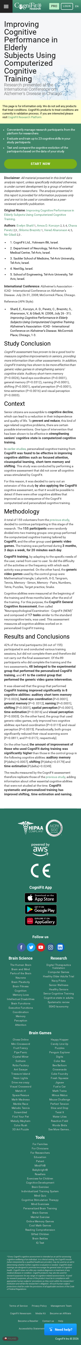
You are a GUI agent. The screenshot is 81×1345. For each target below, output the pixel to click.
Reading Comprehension (40, 1230)
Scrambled (20, 1112)
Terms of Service (18, 1306)
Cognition (21, 990)
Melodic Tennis (21, 1108)
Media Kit (40, 1313)
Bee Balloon (59, 1065)
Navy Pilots (59, 980)
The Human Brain (21, 965)
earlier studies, (17, 449)
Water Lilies (60, 1116)
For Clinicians (40, 1148)
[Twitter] (30, 947)
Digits (59, 1056)
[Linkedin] (60, 947)
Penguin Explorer (59, 1052)
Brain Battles (40, 1238)
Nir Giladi (10, 234)
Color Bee (59, 1061)
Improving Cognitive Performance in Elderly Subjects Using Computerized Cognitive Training (39, 215)
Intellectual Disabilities (20, 999)
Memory (20, 1016)
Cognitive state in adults (58, 998)
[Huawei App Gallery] (41, 921)
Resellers (40, 1174)
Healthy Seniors (58, 989)
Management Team (61, 1306)
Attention (20, 1025)
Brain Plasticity (20, 982)
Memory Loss (21, 995)
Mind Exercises (40, 1204)
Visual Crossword (20, 1086)
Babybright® (40, 1170)
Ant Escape (20, 1069)
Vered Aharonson (55, 230)
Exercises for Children (40, 1178)
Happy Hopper (59, 1039)
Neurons (21, 977)
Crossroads (60, 1069)
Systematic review (59, 1002)
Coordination (21, 1012)
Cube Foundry (59, 1074)
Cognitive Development (40, 1182)
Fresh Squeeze (59, 1078)
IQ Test (40, 1243)
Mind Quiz (40, 1195)
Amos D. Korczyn (48, 225)
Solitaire (20, 1061)
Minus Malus (59, 1095)
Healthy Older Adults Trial (58, 976)
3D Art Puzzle (20, 1129)
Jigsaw (59, 1082)
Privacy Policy (39, 1306)
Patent (40, 1161)
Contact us (48, 1321)
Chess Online (21, 1039)
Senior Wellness (58, 985)
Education (40, 1157)
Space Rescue (20, 1095)
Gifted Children (40, 1234)
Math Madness (21, 1099)
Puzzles (59, 1048)
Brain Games (40, 1212)
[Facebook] (21, 947)
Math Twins (59, 1091)
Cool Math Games (40, 1225)
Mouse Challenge (59, 1099)
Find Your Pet (20, 1116)
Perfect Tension (59, 1104)
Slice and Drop (59, 1108)
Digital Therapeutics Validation (58, 967)
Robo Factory (21, 1065)
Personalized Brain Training (40, 1208)
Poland (11, 1338)
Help (60, 1321)
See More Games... (59, 1129)
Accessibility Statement (32, 1328)
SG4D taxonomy (58, 1006)
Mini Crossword (20, 1044)
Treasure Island (20, 1074)
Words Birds (59, 1125)
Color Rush (20, 1125)
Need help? (63, 1329)
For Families (40, 1144)
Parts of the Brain (20, 973)
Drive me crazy (20, 1082)
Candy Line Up (59, 1044)
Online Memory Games (40, 1221)
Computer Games (58, 972)
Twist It (59, 1112)
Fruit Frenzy (20, 1048)
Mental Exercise (40, 1217)
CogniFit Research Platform (24, 117)
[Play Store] (41, 909)
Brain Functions (20, 1003)
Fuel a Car (59, 1086)
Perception (20, 1020)
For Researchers (40, 1153)
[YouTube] (40, 947)
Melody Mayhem (20, 1121)
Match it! (20, 1091)
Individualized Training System (40, 1191)
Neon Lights (20, 1078)
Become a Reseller (28, 1321)
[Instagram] (50, 947)
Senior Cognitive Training (58, 993)
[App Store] (41, 897)
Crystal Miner (21, 1056)
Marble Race (20, 1104)
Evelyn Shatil (25, 225)
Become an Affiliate (60, 1313)
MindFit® (40, 1165)
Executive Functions (21, 1008)
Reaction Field (59, 1121)
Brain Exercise (40, 1187)
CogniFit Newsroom (20, 1313)
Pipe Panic (20, 1052)
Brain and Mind (20, 969)
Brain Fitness (21, 986)
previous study (59, 520)
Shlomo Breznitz (30, 230)
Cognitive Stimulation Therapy (40, 1200)
